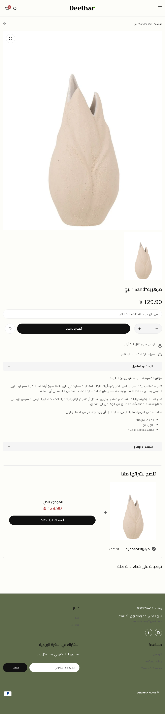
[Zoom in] (10, 38)
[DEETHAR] (82, 8)
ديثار (77, 617)
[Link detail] (158, 632)
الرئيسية (158, 24)
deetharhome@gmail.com (146, 621)
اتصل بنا (75, 624)
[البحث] (15, 8)
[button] (10, 329)
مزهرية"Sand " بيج (138, 549)
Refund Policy (153, 661)
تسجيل (15, 667)
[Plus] (139, 328)
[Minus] (156, 328)
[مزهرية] (133, 511)
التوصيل (157, 654)
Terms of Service (151, 668)
